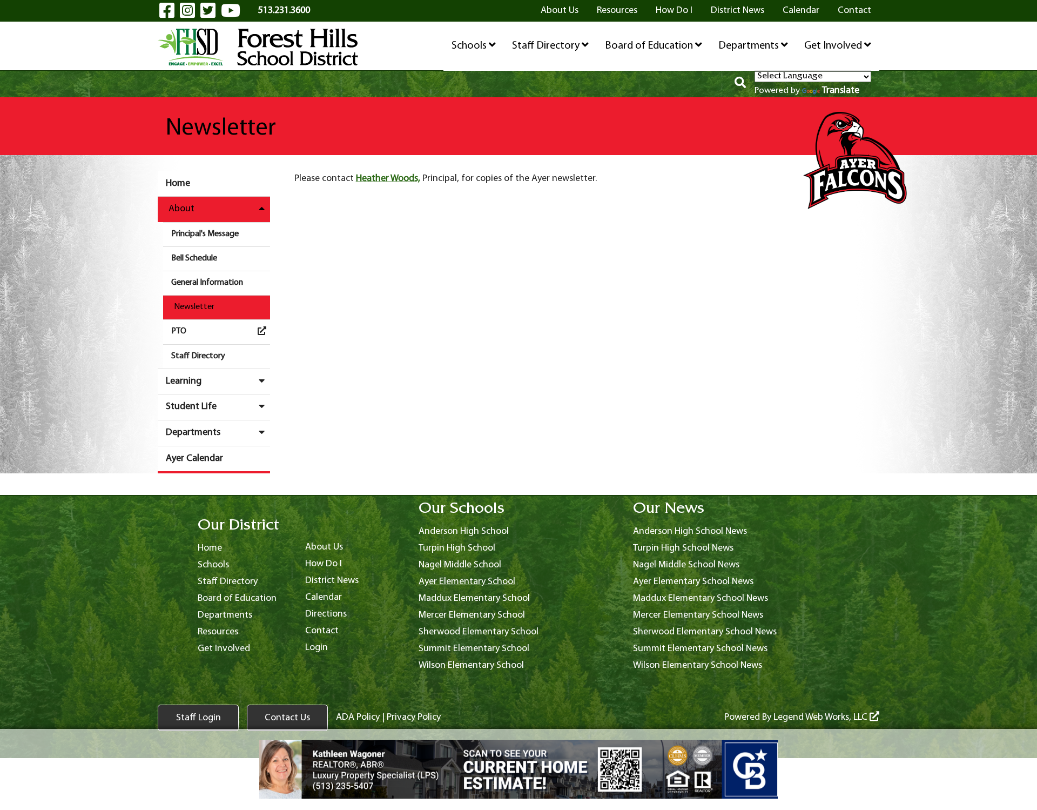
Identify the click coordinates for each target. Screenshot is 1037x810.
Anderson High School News (690, 531)
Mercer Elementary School (472, 615)
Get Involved (834, 46)
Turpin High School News (683, 548)
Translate (840, 90)
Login (316, 647)
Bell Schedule (194, 258)
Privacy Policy (414, 717)
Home (178, 183)
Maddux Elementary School (474, 598)
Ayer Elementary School (467, 582)
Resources (617, 10)
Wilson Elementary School (471, 665)
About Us (559, 10)
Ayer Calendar (194, 458)
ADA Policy (358, 717)
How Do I (674, 10)
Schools (470, 46)
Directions (326, 614)
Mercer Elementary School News (698, 615)
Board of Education (650, 46)
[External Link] (518, 769)
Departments (749, 46)
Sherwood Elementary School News (705, 632)
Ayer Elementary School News (693, 582)
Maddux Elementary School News (700, 598)
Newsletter (194, 307)
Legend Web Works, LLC (821, 717)
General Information (207, 282)
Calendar (801, 10)
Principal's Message (205, 234)
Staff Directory (547, 46)
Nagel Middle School (460, 565)
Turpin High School (457, 548)
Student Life (191, 406)
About (181, 209)
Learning (183, 381)
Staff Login (198, 718)
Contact (854, 10)
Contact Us (287, 718)
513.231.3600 (284, 10)
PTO (178, 331)
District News (737, 10)
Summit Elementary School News (700, 649)
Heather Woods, (388, 178)
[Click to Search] (740, 84)
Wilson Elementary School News (697, 665)
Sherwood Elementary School (478, 632)
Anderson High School (464, 531)
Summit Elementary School (474, 649)
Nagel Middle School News (686, 565)
